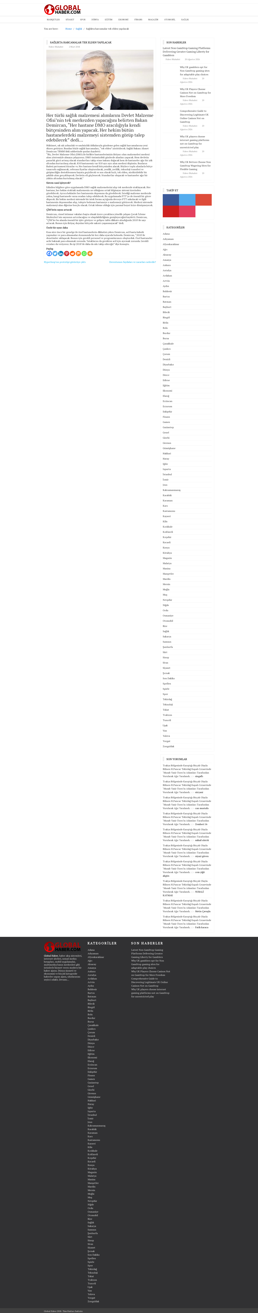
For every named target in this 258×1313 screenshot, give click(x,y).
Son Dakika (169, 678)
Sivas (165, 662)
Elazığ (166, 396)
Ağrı (165, 249)
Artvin (166, 280)
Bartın (166, 296)
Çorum (166, 354)
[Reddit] (72, 253)
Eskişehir (167, 411)
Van (165, 730)
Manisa (166, 568)
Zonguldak (168, 746)
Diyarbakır (168, 364)
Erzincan (167, 401)
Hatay (166, 458)
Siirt (165, 652)
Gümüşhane (169, 448)
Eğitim (108, 19)
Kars (165, 505)
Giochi (166, 437)
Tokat (166, 709)
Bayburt (167, 307)
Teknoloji (168, 704)
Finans (138, 19)
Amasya (167, 260)
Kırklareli (168, 532)
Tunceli (167, 720)
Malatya (167, 563)
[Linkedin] (60, 253)
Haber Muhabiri (56, 46)
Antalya (167, 270)
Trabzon (167, 715)
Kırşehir (167, 537)
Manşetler (53, 19)
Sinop (166, 657)
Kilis (165, 521)
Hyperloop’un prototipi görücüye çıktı (65, 262)
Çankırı (167, 348)
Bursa (166, 338)
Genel (166, 432)
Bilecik (166, 312)
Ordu (165, 610)
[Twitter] (55, 253)
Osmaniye (168, 615)
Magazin (153, 19)
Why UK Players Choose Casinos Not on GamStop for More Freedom (195, 92)
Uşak (165, 725)
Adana (166, 233)
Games (166, 422)
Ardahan (167, 275)
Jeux (165, 484)
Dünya (95, 19)
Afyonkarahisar (171, 244)
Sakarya (167, 636)
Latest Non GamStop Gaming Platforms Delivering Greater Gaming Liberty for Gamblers (186, 51)
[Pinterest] (66, 253)
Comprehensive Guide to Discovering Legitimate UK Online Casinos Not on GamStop (149, 982)
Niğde (166, 605)
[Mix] (78, 253)
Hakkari (167, 453)
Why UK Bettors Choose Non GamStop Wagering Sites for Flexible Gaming (195, 165)
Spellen (167, 683)
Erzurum (167, 406)
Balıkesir (167, 291)
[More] (90, 253)
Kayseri (167, 516)
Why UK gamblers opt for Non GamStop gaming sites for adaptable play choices (194, 70)
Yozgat (166, 741)
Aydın (166, 286)
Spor (83, 19)
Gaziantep (168, 427)
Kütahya (167, 552)
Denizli (166, 359)
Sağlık (185, 19)
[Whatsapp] (84, 253)
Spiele (166, 688)
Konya (166, 547)
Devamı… (64, 979)
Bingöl (166, 317)
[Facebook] (49, 253)
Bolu (165, 328)
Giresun (167, 443)
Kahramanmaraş (172, 490)
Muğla (166, 589)
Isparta (167, 469)
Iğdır (165, 464)
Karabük (167, 495)
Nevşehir (167, 600)
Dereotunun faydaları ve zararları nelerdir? (132, 262)
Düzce (166, 375)
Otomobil (169, 19)
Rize (165, 626)
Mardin (167, 579)
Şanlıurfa (168, 647)
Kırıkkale (167, 526)
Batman (167, 301)
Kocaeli (167, 542)
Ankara (167, 265)
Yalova (166, 735)
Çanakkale (168, 343)
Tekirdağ (167, 699)
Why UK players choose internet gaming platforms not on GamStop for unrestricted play (194, 142)
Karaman (168, 500)
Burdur (166, 333)
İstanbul (167, 474)
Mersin (166, 584)
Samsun (167, 641)
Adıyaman (168, 239)
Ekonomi (123, 19)
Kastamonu (169, 511)
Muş (165, 594)
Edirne (166, 380)
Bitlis (165, 322)
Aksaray (167, 254)
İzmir (166, 479)
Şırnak (166, 673)
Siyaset (70, 19)
